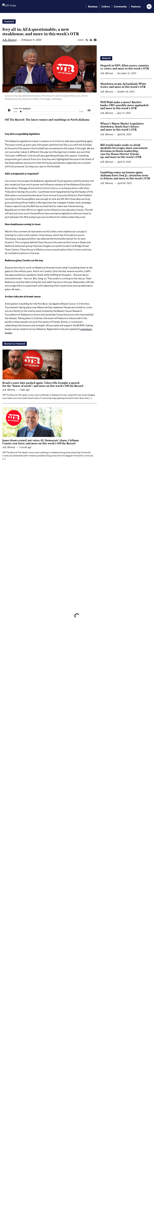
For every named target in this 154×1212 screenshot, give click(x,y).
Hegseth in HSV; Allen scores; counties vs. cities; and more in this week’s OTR (124, 67)
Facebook (95, 40)
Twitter (86, 40)
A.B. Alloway (9, 39)
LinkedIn (90, 40)
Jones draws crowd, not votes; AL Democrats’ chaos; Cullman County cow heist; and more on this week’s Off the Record (40, 442)
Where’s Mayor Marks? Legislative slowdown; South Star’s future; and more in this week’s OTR (122, 126)
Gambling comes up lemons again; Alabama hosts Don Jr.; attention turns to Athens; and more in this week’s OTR (125, 175)
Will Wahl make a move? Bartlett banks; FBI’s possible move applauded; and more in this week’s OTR (124, 105)
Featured (9, 21)
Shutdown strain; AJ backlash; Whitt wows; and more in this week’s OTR (123, 85)
